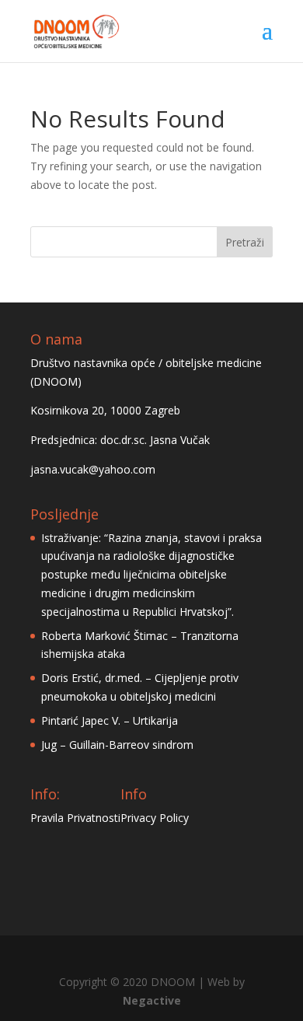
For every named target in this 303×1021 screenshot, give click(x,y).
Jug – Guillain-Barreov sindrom (117, 744)
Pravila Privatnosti (75, 817)
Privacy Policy (154, 817)
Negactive (152, 1000)
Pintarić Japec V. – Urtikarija (109, 720)
